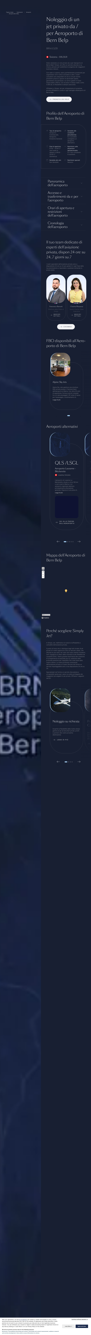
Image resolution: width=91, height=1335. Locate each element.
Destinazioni (20, 12)
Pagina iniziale (9, 12)
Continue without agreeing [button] (80, 1319)
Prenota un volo (61, 99)
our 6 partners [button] (23, 1319)
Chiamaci (68, 327)
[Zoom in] (43, 572)
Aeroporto (28, 12)
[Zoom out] (43, 574)
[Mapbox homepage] (45, 618)
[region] (66, 592)
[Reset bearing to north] (43, 577)
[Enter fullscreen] (43, 568)
